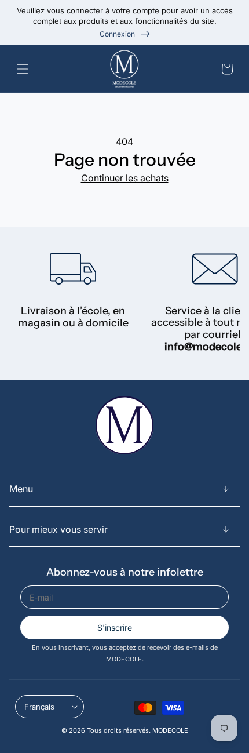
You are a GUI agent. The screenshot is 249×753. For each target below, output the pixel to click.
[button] (25, 69)
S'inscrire (114, 627)
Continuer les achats (125, 178)
